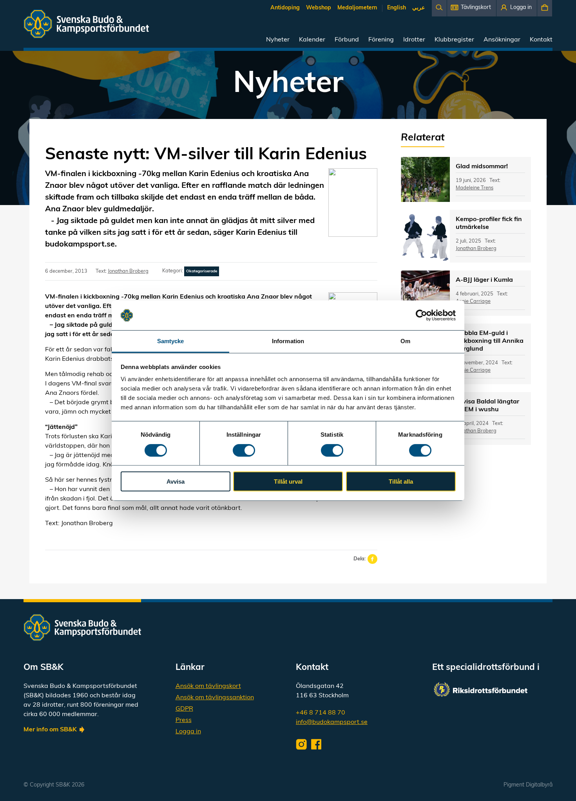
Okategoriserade (201, 271)
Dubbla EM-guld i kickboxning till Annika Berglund (489, 341)
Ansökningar (502, 40)
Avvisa (176, 481)
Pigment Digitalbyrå (528, 785)
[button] (471, 8)
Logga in (188, 732)
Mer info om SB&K (50, 730)
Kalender (312, 40)
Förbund (347, 40)
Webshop (318, 8)
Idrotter (414, 40)
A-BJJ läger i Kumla (484, 280)
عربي (418, 8)
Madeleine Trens (474, 188)
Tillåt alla (401, 481)
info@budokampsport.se (332, 722)
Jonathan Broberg (128, 271)
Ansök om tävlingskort (208, 686)
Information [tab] (288, 341)
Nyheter (278, 40)
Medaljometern (357, 8)
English (396, 8)
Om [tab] (405, 341)
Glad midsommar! (482, 167)
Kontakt (541, 40)
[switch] (244, 450)
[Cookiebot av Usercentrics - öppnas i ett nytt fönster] (421, 315)
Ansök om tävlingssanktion (215, 698)
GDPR (184, 709)
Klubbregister (454, 40)
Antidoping (285, 8)
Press (184, 720)
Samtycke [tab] (170, 341)
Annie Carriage (473, 301)
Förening (381, 40)
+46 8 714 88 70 (320, 713)
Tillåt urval (288, 481)
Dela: (359, 559)
